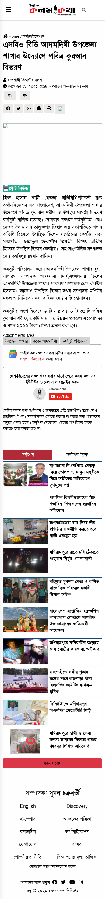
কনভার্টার (28, 832)
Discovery (77, 806)
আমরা (77, 844)
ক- (25, 95)
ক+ (10, 95)
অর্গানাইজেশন (77, 832)
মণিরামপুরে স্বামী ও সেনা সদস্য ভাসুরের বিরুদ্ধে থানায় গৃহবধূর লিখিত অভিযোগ (73, 739)
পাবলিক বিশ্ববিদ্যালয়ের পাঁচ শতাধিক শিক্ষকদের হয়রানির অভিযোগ (73, 504)
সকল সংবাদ (53, 763)
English (28, 806)
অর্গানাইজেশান (33, 36)
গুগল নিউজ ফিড (32, 359)
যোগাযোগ (27, 844)
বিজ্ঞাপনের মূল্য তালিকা (77, 857)
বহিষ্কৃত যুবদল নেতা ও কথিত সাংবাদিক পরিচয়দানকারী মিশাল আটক (74, 588)
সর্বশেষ (28, 455)
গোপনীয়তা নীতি (28, 857)
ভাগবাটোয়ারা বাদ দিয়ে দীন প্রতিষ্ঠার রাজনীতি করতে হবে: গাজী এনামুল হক (73, 529)
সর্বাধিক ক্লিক (77, 455)
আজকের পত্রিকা (77, 819)
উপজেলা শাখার (16, 341)
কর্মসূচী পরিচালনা (75, 341)
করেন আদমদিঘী (45, 341)
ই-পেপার (28, 819)
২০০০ (22, 326)
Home (13, 36)
